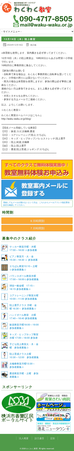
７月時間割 (37, 228)
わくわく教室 (26, 7)
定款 (52, 438)
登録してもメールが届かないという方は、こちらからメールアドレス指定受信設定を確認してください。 (36, 203)
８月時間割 (37, 221)
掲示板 (33, 44)
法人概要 (24, 438)
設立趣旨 (39, 438)
